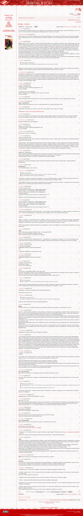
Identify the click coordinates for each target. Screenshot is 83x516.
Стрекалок (22, 101)
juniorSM (22, 209)
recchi (21, 135)
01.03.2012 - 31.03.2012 (24, 24)
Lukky (21, 237)
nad (21, 159)
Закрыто (19, 26)
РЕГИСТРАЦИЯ (9, 25)
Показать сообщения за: (31, 491)
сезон (7, 5)
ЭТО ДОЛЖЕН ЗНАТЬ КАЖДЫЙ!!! (8, 18)
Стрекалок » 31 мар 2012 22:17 (27, 383)
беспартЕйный (23, 394)
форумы (56, 5)
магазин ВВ (42, 5)
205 (79, 26)
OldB (21, 114)
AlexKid (21, 254)
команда (28, 5)
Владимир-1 (22, 467)
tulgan (21, 304)
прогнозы (62, 5)
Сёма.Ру (78, 512)
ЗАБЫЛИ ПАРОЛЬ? (8, 26)
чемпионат (12, 5)
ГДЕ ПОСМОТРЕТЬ (8, 20)
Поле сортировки (47, 491)
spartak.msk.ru (56, 514)
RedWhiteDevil (23, 72)
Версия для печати (79, 17)
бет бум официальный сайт (53, 507)
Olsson (21, 437)
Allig (21, 413)
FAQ (70, 19)
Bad (21, 107)
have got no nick (23, 170)
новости (2, 5)
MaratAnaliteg (22, 131)
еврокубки (22, 5)
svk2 (21, 28)
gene (21, 228)
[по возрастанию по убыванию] (66, 491)
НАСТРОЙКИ (8, 24)
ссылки (80, 5)
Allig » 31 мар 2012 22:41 (26, 172)
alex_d (21, 430)
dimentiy (21, 215)
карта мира (35, 5)
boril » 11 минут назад (26, 280)
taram (21, 96)
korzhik (21, 407)
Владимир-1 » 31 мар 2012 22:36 (28, 297)
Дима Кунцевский (23, 34)
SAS (21, 124)
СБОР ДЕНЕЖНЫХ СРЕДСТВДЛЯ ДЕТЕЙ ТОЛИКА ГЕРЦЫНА (9, 31)
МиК (21, 150)
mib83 (21, 268)
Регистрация (74, 19)
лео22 (21, 41)
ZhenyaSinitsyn (23, 119)
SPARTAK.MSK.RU (27, 514)
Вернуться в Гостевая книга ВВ (24, 497)
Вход (79, 19)
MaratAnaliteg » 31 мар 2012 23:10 (28, 62)
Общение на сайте (23, 17)
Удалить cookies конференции (62, 499)
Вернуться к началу (79, 58)
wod (21, 398)
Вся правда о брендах (44, 507)
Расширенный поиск (76, 15)
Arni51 (21, 277)
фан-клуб (68, 5)
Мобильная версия (77, 17)
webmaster (78, 511)
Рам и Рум (22, 295)
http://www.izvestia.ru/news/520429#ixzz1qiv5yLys (34, 111)
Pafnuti (21, 164)
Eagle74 (21, 424)
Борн (21, 375)
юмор (73, 5)
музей (76, 5)
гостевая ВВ (50, 5)
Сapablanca (22, 330)
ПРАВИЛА (9, 22)
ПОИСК (8, 23)
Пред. (20, 491)
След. (79, 491)
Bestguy (21, 83)
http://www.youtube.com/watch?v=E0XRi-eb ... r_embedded (30, 427)
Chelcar (21, 334)
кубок (17, 5)
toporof (21, 60)
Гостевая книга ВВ (30, 17)
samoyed (21, 310)
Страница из (67, 26)
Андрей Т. (22, 288)
